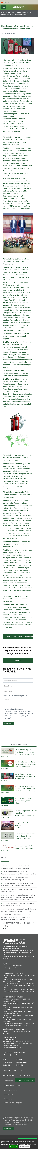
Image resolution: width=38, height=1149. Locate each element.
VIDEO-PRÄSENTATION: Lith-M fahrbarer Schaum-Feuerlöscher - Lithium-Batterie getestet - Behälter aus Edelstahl (17, 917)
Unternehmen (7, 1062)
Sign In (7, 2)
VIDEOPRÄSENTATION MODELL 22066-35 (18, 923)
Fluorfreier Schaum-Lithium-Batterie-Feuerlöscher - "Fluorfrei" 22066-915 (25, 836)
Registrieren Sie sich (25, 1080)
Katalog (19, 1059)
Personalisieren (24, 1146)
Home (4, 1059)
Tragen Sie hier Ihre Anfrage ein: (15, 696)
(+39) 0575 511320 (19, 1053)
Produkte (6, 1065)
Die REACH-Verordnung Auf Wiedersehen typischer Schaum (25, 801)
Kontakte (18, 660)
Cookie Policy (7, 1070)
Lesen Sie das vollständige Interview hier (20, 636)
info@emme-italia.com (14, 968)
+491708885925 (17, 966)
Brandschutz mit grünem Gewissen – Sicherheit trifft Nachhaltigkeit (25, 776)
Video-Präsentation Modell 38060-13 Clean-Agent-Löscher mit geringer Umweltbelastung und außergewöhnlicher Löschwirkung (18, 897)
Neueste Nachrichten (19, 744)
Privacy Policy (17, 1070)
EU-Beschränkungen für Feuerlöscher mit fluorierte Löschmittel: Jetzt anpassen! (25, 752)
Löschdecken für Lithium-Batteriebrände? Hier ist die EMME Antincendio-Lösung (25, 788)
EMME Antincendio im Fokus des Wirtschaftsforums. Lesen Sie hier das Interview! (25, 764)
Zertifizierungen (21, 1062)
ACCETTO (13, 1146)
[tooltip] (26, 696)
